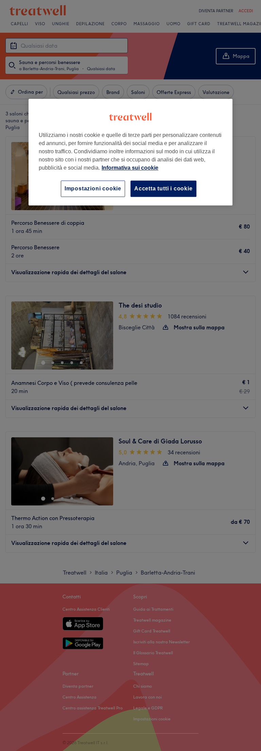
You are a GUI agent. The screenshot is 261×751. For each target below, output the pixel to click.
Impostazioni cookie (93, 188)
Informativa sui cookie (130, 168)
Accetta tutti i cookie (163, 188)
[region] (130, 152)
